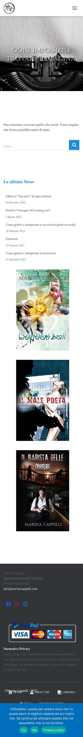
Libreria (68, 692)
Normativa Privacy (16, 649)
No (35, 730)
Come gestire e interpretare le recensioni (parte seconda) (40, 224)
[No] (77, 720)
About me (42, 692)
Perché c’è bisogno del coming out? (28, 210)
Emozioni (12, 238)
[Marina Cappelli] (10, 8)
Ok (23, 730)
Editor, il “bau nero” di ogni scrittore (28, 196)
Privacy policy (54, 730)
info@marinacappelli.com (20, 589)
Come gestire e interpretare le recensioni (31, 253)
